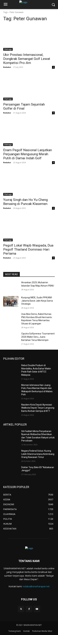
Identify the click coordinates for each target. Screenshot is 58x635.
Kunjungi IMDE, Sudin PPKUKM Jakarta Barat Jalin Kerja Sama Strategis (37, 300)
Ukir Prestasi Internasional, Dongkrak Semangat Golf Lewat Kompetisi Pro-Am (26, 59)
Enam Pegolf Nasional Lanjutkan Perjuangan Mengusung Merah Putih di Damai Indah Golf (27, 154)
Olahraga (8, 49)
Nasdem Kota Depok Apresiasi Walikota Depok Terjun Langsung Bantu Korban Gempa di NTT (37, 407)
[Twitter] (21, 609)
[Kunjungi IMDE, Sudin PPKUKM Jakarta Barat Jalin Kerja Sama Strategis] (11, 301)
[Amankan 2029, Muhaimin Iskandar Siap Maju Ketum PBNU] (11, 286)
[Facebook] (29, 609)
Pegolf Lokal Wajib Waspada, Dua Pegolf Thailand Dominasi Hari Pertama (28, 249)
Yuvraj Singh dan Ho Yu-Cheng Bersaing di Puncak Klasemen (25, 202)
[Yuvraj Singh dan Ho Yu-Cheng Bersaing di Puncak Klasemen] (29, 183)
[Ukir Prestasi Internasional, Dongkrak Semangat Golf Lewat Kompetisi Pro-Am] (29, 38)
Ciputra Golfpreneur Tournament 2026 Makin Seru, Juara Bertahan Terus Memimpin (38, 336)
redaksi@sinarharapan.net (36, 586)
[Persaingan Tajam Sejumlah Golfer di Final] (29, 87)
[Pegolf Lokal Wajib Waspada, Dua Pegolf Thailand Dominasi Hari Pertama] (29, 228)
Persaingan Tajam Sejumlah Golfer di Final (24, 106)
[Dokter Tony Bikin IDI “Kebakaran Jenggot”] (11, 471)
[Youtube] (37, 609)
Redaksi (7, 67)
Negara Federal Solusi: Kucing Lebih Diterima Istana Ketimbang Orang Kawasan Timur (37, 454)
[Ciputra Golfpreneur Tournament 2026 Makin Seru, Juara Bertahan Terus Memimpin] (11, 337)
